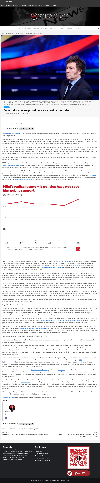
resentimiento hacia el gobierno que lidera (32, 328)
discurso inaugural (64, 261)
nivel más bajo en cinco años (23, 179)
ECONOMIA (8, 5)
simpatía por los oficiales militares (60, 372)
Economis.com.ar (29, 429)
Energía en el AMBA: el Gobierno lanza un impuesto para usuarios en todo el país (77, 434)
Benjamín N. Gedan (8, 397)
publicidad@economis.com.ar (44, 458)
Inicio (2, 5)
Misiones (37, 429)
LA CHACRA (23, 5)
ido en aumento (9, 362)
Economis (21, 429)
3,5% (80, 360)
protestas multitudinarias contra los (52, 267)
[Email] (6, 418)
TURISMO (54, 5)
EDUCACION (47, 5)
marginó (31, 386)
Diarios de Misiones (11, 429)
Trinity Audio (17, 123)
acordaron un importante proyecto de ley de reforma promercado (61, 320)
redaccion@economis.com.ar (44, 456)
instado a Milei (25, 382)
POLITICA (15, 5)
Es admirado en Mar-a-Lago (40, 370)
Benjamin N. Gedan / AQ (13, 133)
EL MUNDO (31, 5)
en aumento (78, 265)
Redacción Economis (13, 113)
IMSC (68, 480)
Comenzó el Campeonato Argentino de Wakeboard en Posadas (25, 434)
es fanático (61, 370)
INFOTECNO (38, 5)
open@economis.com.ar (43, 460)
